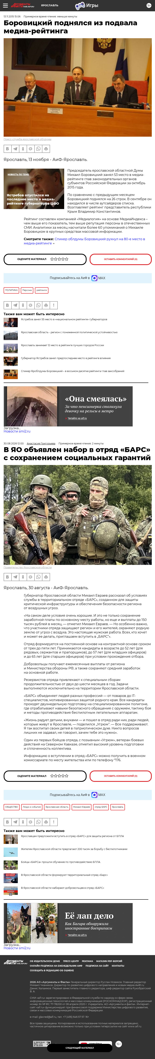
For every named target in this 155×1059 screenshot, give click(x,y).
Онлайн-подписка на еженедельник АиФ (56, 966)
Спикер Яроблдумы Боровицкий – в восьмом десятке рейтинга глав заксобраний (72, 371)
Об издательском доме (45, 961)
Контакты (118, 966)
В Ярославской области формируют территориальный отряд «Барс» (64, 874)
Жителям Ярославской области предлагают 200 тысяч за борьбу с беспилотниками (74, 849)
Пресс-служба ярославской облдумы (27, 139)
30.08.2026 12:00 (14, 443)
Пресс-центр (71, 961)
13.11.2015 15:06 (12, 16)
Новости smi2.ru (17, 431)
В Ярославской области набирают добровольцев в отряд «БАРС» (62, 887)
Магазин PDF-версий (109, 961)
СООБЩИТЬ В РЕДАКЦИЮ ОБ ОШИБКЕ (52, 970)
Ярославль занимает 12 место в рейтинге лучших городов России (62, 345)
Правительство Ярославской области (28, 567)
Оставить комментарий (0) (120, 259)
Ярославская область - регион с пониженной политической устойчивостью (69, 332)
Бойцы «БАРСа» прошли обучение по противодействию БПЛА (60, 861)
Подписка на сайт (97, 966)
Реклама (87, 961)
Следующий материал (80, 1048)
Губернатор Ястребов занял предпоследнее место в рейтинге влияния (66, 358)
